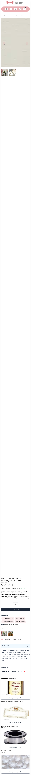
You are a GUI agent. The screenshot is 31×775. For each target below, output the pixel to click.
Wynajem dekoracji (20, 621)
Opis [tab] (2, 639)
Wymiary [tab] (13, 639)
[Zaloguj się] (20, 9)
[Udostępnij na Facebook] (21, 672)
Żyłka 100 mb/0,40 (6, 751)
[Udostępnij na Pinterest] (24, 672)
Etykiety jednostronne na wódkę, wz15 (12, 701)
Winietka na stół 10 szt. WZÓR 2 (10, 726)
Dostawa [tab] (7, 639)
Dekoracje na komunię (7, 618)
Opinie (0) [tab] (20, 639)
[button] (15, 698)
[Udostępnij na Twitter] (18, 671)
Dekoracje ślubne (20, 618)
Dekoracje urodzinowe (7, 621)
